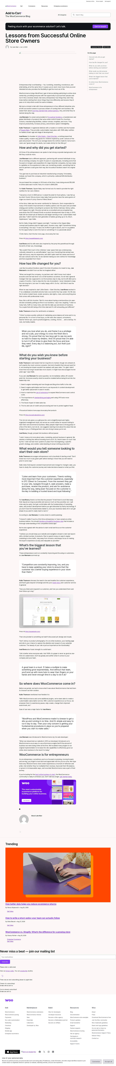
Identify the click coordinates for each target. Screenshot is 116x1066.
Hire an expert (99, 1)
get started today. (66, 777)
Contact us (95, 1038)
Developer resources (54, 1015)
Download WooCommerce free (101, 1017)
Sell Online (107, 47)
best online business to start (45, 774)
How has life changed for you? (40, 263)
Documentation (75, 1015)
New (28, 1017)
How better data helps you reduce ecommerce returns (30, 904)
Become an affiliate (54, 1023)
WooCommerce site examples (79, 1017)
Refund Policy (96, 1035)
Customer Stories (96, 47)
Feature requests (75, 1028)
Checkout (8, 1025)
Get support (108, 1)
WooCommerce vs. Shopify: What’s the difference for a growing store (37, 932)
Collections (30, 1023)
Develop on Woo (90, 1)
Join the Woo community (99, 1020)
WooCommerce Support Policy (101, 1033)
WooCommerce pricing (12, 1015)
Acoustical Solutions (55, 117)
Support (72, 1025)
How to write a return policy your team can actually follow (32, 918)
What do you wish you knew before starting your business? (43, 356)
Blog (71, 1012)
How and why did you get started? (42, 147)
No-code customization (12, 1020)
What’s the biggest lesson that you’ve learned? (40, 547)
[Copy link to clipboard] (6, 53)
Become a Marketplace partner (58, 1020)
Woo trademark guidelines (100, 1023)
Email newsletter (75, 1023)
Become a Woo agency (55, 1017)
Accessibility (74, 1041)
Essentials (30, 1020)
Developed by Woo (33, 1025)
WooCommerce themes (34, 1015)
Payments (8, 1017)
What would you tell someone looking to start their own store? (46, 450)
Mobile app (8, 1031)
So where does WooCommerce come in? (47, 683)
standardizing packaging (42, 397)
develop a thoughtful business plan (51, 521)
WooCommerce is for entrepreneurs (44, 754)
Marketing (8, 1023)
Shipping (7, 1028)
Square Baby (25, 130)
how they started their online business (45, 111)
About (93, 1012)
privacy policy (10, 971)
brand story (56, 583)
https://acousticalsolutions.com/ (35, 415)
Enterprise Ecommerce (14, 939)
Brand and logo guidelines (100, 1025)
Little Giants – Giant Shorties (47, 136)
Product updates (75, 1020)
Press (93, 1015)
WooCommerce (9, 1012)
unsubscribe (23, 971)
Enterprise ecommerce (12, 1033)
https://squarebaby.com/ (32, 631)
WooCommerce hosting (77, 1031)
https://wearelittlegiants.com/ (34, 238)
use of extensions (42, 392)
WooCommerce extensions (35, 1012)
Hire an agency (74, 1033)
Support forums (75, 1044)
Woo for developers (54, 1012)
